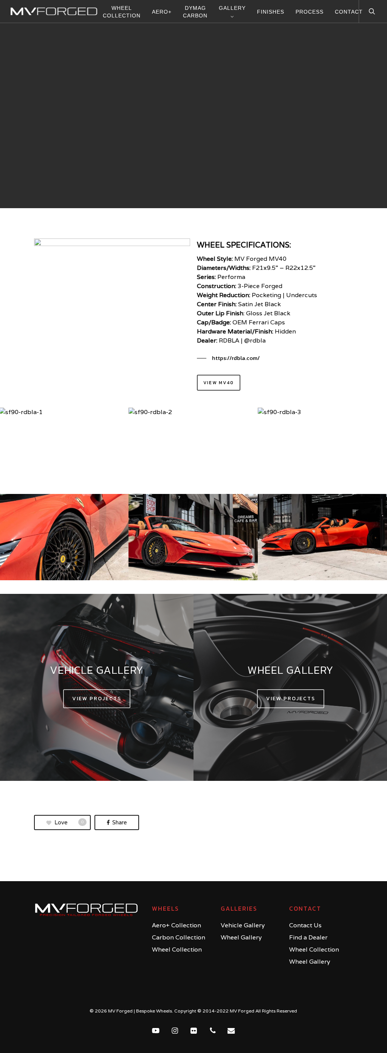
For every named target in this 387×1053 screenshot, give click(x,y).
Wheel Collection (177, 949)
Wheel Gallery (241, 937)
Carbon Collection (178, 937)
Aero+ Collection (176, 925)
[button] (228, 358)
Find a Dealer (308, 937)
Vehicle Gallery (243, 925)
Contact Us (305, 925)
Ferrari (193, 169)
